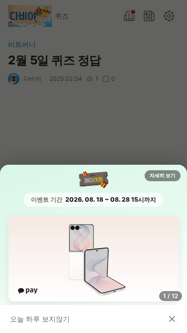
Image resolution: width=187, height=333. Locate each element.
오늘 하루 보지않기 (40, 319)
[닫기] (172, 319)
